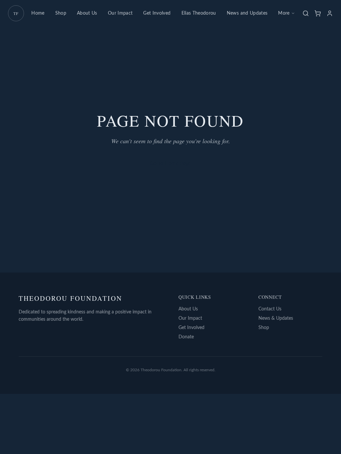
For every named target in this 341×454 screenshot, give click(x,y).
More (283, 13)
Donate (186, 337)
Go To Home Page (170, 163)
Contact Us (269, 309)
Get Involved (156, 13)
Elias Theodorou (198, 13)
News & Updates (275, 318)
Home (37, 13)
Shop (60, 13)
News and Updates (247, 13)
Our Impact (120, 13)
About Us (87, 13)
